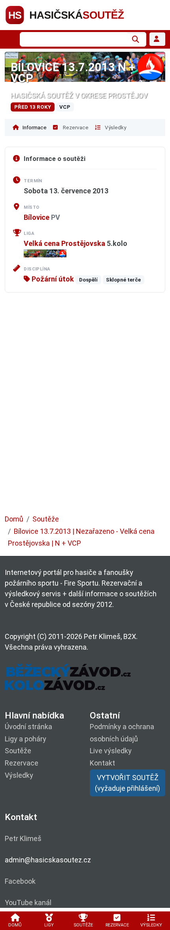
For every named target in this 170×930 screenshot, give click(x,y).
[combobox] (73, 39)
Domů (14, 519)
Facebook (20, 881)
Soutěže (45, 519)
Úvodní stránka (28, 726)
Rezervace (75, 127)
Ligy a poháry (25, 739)
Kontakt (102, 763)
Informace (34, 127)
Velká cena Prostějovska (64, 243)
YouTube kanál (28, 902)
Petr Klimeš (23, 838)
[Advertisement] (85, 409)
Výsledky (115, 127)
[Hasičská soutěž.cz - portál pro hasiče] (80, 14)
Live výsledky (111, 751)
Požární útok (52, 279)
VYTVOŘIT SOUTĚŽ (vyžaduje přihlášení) (127, 782)
